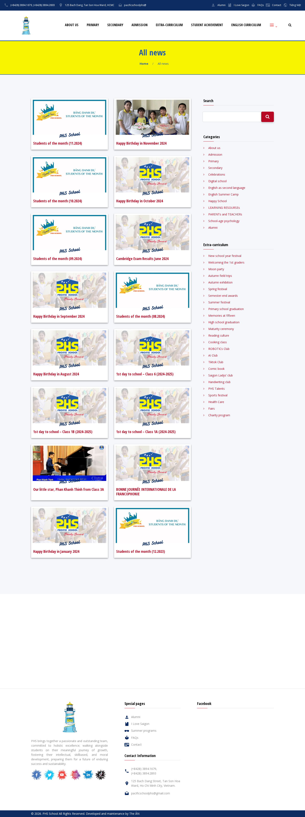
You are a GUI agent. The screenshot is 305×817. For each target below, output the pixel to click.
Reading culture (218, 335)
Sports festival (217, 395)
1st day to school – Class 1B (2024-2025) (62, 431)
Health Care (216, 402)
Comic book (216, 369)
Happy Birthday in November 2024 (141, 143)
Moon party (216, 269)
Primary (93, 25)
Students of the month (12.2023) (140, 551)
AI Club (213, 355)
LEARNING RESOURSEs (224, 208)
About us (71, 25)
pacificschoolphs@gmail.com (150, 793)
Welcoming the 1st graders (226, 262)
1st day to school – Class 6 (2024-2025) (144, 373)
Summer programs (143, 731)
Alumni (221, 5)
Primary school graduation (226, 309)
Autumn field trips (220, 276)
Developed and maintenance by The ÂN (112, 814)
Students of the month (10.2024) (57, 200)
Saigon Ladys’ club (220, 375)
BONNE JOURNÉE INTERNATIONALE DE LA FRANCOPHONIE (146, 491)
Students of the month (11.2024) (57, 143)
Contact (276, 5)
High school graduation (223, 322)
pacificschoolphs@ (135, 5)
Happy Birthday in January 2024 (56, 551)
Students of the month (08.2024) (140, 316)
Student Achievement (207, 25)
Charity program (219, 415)
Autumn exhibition (220, 282)
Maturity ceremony (221, 329)
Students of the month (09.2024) (57, 258)
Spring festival (217, 289)
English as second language (226, 188)
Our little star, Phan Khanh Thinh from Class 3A (68, 489)
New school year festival (224, 256)
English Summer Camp (223, 194)
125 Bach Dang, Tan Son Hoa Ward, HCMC (89, 5)
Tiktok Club (215, 362)
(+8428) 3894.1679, (21, 5)
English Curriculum (246, 25)
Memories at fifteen (221, 316)
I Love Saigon (241, 5)
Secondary (115, 25)
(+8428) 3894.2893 (44, 5)
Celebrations (216, 174)
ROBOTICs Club (218, 349)
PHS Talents (216, 389)
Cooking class (217, 342)
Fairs (211, 408)
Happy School (217, 201)
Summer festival (219, 302)
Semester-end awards (223, 296)
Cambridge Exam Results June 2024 (142, 258)
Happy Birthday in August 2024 (56, 373)
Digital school (217, 181)
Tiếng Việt (295, 5)
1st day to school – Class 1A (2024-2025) (146, 431)
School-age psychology (223, 221)
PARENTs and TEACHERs (225, 214)
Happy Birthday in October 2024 (139, 200)
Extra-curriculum (169, 25)
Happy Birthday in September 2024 (58, 316)
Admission (140, 25)
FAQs (260, 5)
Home (144, 64)
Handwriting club (219, 382)
